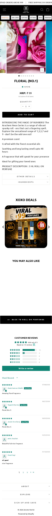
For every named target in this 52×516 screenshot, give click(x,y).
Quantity (26, 102)
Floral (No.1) (11, 286)
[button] (23, 87)
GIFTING (24, 18)
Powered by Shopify (26, 514)
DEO (40, 18)
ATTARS (33, 18)
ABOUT (25, 486)
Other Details (26, 176)
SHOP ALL (5, 18)
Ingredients (26, 182)
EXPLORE (25, 494)
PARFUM (48, 18)
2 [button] (23, 472)
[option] (26, 227)
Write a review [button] (26, 368)
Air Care (15, 18)
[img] (7, 385)
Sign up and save (25, 503)
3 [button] (27, 472)
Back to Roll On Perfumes (28, 319)
